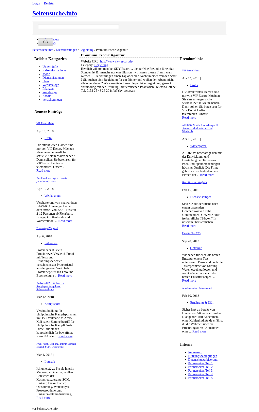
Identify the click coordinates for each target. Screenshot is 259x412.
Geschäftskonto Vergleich (194, 182)
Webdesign (49, 92)
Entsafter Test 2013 (191, 233)
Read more (43, 170)
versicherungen (52, 99)
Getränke (196, 248)
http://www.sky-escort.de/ (116, 61)
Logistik (50, 361)
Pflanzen (48, 88)
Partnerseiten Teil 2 (200, 367)
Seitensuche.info (54, 13)
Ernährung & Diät (201, 302)
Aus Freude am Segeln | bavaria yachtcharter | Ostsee (51, 180)
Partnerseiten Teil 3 (200, 370)
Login (36, 3)
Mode (46, 74)
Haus (45, 81)
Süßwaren (51, 243)
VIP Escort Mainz (45, 123)
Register (49, 3)
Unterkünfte (50, 66)
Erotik (48, 138)
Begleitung (87, 50)
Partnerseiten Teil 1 (200, 363)
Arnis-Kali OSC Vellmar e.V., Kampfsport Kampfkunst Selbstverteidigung (50, 286)
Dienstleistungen (67, 50)
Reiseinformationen (54, 70)
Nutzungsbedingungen (202, 356)
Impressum (195, 352)
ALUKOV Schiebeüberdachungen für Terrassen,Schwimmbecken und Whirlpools (200, 128)
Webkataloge (50, 85)
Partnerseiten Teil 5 (200, 378)
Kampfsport (52, 304)
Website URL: (90, 61)
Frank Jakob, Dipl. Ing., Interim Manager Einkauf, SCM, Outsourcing (56, 345)
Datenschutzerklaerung (203, 359)
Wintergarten (198, 146)
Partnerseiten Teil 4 (200, 374)
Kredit (46, 96)
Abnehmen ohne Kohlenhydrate (197, 288)
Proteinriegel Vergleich (47, 228)
